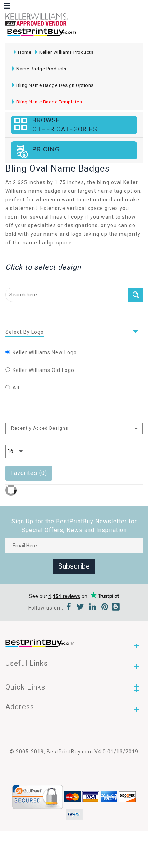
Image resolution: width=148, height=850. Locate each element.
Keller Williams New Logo (45, 352)
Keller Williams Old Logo (43, 370)
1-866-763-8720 (90, 35)
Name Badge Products (41, 68)
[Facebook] (69, 608)
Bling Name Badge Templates (49, 101)
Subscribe (74, 566)
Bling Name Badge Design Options (55, 85)
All (16, 388)
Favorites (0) (28, 473)
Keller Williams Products (66, 52)
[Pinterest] (105, 608)
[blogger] (116, 608)
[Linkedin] (92, 608)
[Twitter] (80, 608)
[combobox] (74, 428)
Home (24, 52)
